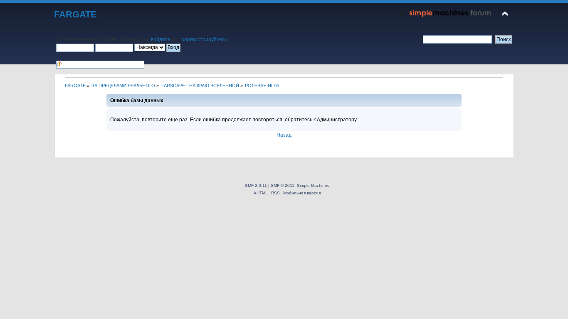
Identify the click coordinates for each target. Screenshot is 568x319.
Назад (284, 135)
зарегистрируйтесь (204, 39)
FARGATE (75, 14)
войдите (160, 39)
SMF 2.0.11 (256, 185)
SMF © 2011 (282, 185)
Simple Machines (313, 185)
